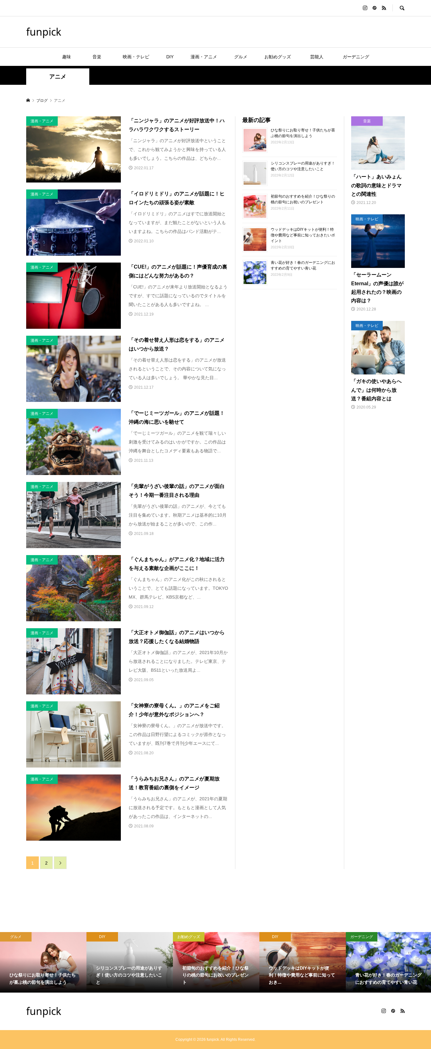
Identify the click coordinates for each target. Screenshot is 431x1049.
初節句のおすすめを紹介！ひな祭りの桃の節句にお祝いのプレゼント (303, 199)
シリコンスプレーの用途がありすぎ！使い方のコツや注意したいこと (303, 166)
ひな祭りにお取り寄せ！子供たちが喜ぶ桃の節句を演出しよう (303, 133)
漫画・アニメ (204, 56)
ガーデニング (356, 56)
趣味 (66, 56)
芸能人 (319, 56)
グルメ (240, 56)
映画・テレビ (136, 56)
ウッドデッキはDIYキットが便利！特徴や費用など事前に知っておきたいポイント (303, 235)
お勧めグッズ (277, 56)
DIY (170, 56)
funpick (43, 31)
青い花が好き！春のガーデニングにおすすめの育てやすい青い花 (303, 265)
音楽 (101, 56)
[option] (43, 962)
